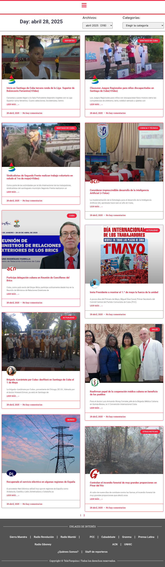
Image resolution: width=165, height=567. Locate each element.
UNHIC (128, 544)
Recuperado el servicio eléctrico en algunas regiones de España (41, 481)
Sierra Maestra (18, 537)
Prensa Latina (146, 537)
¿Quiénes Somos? (68, 551)
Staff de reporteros (96, 551)
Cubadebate (108, 537)
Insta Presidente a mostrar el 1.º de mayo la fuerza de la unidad (124, 292)
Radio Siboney (43, 544)
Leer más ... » (13, 104)
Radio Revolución (44, 537)
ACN (114, 544)
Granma (126, 537)
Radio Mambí (68, 537)
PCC (92, 537)
